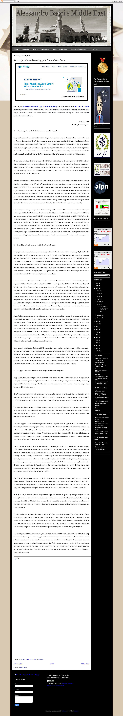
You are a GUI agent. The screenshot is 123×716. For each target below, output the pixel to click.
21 (100, 304)
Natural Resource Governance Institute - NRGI (101, 370)
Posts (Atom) (23, 667)
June (98, 293)
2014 (97, 329)
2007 (97, 348)
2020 (97, 286)
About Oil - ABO (100, 391)
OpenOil (97, 374)
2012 (97, 335)
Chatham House (99, 421)
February (99, 315)
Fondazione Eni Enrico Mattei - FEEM (101, 424)
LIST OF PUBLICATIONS (41, 49)
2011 (97, 337)
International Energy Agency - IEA (100, 365)
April (98, 299)
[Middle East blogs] (103, 75)
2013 (97, 332)
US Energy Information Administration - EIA (101, 382)
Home (52, 663)
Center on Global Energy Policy (102, 418)
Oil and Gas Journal (100, 403)
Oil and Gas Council (82, 106)
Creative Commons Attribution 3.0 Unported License (60, 684)
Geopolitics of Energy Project (101, 428)
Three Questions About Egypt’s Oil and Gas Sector (40, 60)
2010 (97, 340)
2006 (97, 351)
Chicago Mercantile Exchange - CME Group (101, 394)
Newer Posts (18, 663)
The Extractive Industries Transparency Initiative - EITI (102, 378)
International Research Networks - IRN (101, 443)
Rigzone (97, 410)
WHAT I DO (25, 49)
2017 (97, 321)
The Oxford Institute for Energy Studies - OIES (101, 432)
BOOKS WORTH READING (79, 49)
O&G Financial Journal (101, 401)
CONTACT (95, 49)
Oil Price (97, 405)
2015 (97, 326)
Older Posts (85, 663)
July (98, 291)
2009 (97, 343)
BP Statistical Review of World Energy (101, 359)
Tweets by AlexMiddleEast (101, 218)
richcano (64, 711)
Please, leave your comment (37, 659)
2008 (97, 345)
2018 (97, 288)
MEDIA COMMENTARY (60, 49)
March (99, 301)
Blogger (76, 711)
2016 (97, 324)
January (99, 318)
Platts (96, 408)
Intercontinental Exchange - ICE (102, 398)
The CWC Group (100, 449)
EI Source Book (99, 362)
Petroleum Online (100, 447)
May (98, 296)
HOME (16, 49)
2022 (97, 283)
